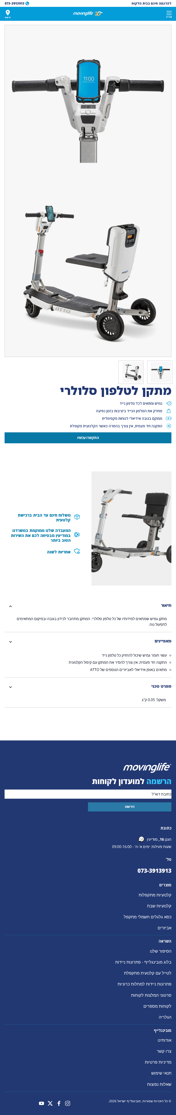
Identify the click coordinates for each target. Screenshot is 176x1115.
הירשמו (129, 806)
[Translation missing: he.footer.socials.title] (67, 1103)
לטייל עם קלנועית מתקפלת (147, 973)
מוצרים (165, 885)
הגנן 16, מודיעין (159, 839)
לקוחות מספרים (157, 1006)
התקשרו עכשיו (88, 437)
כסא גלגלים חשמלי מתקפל (147, 916)
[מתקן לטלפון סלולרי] (160, 372)
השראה (165, 941)
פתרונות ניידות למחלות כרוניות (144, 984)
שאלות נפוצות (159, 1084)
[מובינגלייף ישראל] (88, 13)
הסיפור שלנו (160, 951)
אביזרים (164, 927)
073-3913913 (154, 870)
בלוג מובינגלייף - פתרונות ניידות (143, 962)
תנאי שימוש (161, 1073)
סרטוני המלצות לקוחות (151, 995)
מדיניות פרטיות (158, 1062)
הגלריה (165, 1017)
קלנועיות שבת (159, 906)
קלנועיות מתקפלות (155, 895)
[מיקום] (8, 13)
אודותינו (164, 1040)
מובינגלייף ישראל (129, 1101)
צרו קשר (164, 1051)
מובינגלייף (162, 1031)
